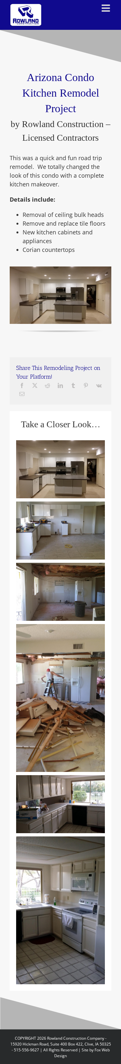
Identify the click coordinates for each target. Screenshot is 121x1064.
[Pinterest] (86, 385)
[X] (35, 385)
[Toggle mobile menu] (106, 8)
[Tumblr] (73, 385)
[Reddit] (47, 385)
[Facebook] (22, 385)
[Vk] (99, 385)
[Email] (22, 394)
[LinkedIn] (60, 385)
